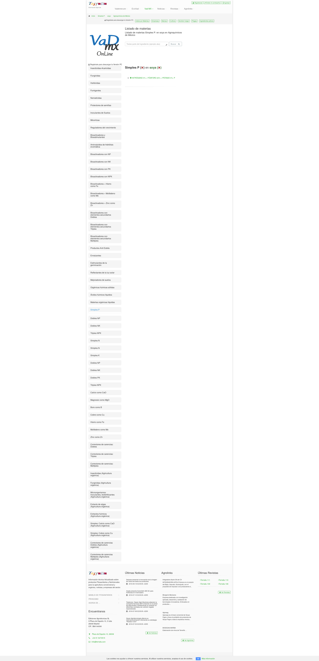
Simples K (95, 355)
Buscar (173, 44)
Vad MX (148, 9)
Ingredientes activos (206, 21)
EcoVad (135, 9)
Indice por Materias (142, 21)
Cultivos (172, 21)
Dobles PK (95, 377)
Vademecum (120, 9)
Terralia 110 (223, 580)
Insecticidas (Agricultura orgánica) (101, 474)
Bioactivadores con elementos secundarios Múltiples (100, 238)
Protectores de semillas (100, 105)
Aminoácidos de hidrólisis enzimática (101, 145)
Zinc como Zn (96, 437)
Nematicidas (96, 97)
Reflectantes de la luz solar (102, 272)
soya (109, 16)
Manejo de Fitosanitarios (100, 595)
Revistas (174, 9)
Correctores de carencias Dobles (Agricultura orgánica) (101, 544)
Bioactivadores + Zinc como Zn (102, 204)
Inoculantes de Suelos (100, 112)
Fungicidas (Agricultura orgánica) (100, 483)
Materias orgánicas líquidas (102, 302)
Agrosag (165, 612)
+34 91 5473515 (98, 638)
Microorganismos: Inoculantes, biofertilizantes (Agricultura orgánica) (102, 494)
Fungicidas (95, 75)
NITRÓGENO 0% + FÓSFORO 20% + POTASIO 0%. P (153, 78)
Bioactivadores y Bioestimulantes (97, 136)
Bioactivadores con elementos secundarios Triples (100, 226)
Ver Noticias (153, 633)
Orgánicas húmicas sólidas (102, 287)
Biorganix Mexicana (169, 595)
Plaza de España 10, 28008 (103, 634)
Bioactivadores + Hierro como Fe (100, 184)
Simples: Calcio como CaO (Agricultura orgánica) (102, 524)
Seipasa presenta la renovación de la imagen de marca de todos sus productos (141, 580)
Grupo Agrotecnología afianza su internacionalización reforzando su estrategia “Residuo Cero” (141, 620)
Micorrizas (95, 120)
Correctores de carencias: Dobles (101, 445)
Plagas (194, 21)
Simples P (101, 16)
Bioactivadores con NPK (101, 176)
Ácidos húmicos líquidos (101, 294)
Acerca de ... (94, 603)
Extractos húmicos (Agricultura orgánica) (100, 514)
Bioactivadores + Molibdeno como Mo (102, 194)
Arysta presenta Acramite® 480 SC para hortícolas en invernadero (139, 592)
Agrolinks (188, 9)
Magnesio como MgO (99, 399)
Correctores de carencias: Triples (101, 455)
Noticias (161, 9)
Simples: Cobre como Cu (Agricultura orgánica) (101, 534)
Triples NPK (95, 333)
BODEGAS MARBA (169, 628)
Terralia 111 (205, 580)
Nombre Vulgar (184, 21)
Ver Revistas (225, 592)
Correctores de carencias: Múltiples (101, 464)
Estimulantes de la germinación (98, 264)
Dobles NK (95, 325)
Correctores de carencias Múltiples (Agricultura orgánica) (101, 556)
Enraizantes (95, 255)
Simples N (95, 340)
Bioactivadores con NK (100, 161)
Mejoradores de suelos (100, 279)
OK (198, 659)
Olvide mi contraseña (213, 3)
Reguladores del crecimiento (103, 127)
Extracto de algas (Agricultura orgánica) (100, 505)
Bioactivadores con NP (100, 154)
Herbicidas (95, 83)
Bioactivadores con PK (100, 169)
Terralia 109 (205, 584)
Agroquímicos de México (121, 16)
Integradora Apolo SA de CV (172, 579)
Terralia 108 (223, 584)
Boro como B (96, 407)
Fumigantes (95, 90)
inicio (93, 16)
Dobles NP (95, 318)
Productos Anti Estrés (100, 248)
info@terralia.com (99, 641)
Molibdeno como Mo (99, 429)
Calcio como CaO (98, 392)
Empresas (155, 21)
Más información (208, 658)
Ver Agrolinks (188, 640)
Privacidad (93, 599)
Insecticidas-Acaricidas (100, 68)
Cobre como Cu (97, 414)
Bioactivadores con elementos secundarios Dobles (100, 214)
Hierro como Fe (97, 422)
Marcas (164, 21)
